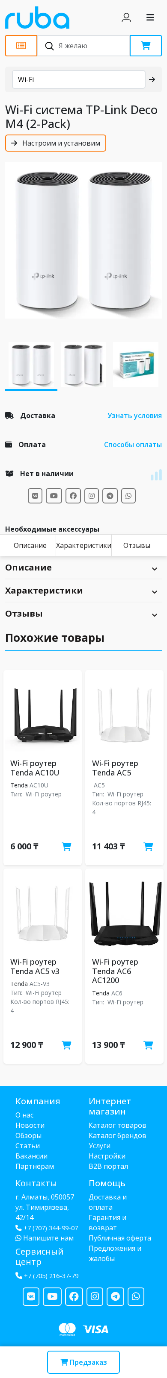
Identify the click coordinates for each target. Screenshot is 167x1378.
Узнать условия (134, 415)
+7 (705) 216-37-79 (51, 1276)
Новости (30, 1125)
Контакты (36, 1183)
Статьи (27, 1145)
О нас (24, 1115)
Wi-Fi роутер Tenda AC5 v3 (35, 966)
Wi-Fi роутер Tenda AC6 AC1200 (115, 971)
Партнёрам (34, 1166)
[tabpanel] (83, 240)
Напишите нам (47, 1238)
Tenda (19, 785)
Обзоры (28, 1135)
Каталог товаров (117, 1125)
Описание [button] (28, 567)
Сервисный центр (39, 1256)
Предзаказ (87, 1362)
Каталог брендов (117, 1135)
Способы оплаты (133, 444)
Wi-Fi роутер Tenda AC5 (115, 768)
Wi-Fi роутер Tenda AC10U (35, 768)
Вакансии (31, 1156)
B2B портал (108, 1166)
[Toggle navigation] (150, 17)
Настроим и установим (60, 143)
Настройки (107, 1156)
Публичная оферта (120, 1238)
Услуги (99, 1145)
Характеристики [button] (44, 590)
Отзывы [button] (24, 613)
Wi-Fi (26, 79)
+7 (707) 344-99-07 (51, 1228)
